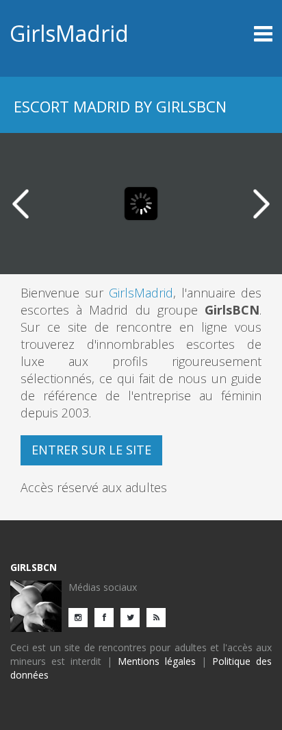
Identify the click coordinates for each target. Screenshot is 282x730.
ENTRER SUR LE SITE (91, 449)
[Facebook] (107, 616)
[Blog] (159, 616)
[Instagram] (81, 616)
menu (239, 34)
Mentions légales (157, 661)
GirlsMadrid (69, 33)
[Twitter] (133, 616)
